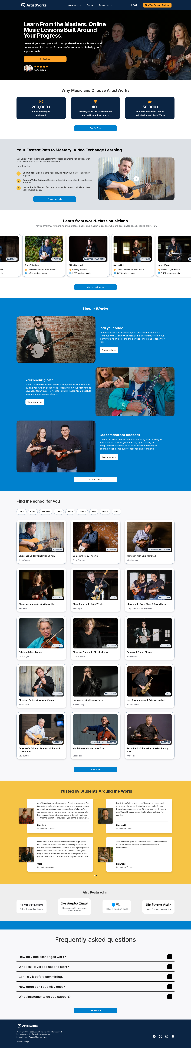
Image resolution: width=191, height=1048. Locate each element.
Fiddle (59, 512)
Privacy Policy (22, 1037)
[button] (136, 178)
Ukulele (82, 512)
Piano (70, 512)
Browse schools (109, 350)
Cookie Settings (23, 1042)
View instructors (35, 402)
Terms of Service (35, 1037)
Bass (94, 512)
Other (116, 512)
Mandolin (45, 512)
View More (95, 769)
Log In (134, 5)
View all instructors (95, 287)
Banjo (32, 512)
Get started (95, 1010)
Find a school (95, 479)
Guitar (21, 512)
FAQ (45, 1037)
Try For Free (45, 59)
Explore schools (55, 199)
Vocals (105, 512)
